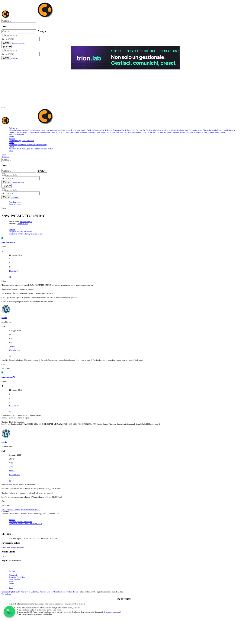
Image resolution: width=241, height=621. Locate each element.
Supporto (20, 547)
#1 (10, 277)
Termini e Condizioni (17, 577)
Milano (11, 346)
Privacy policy (14, 579)
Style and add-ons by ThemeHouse (65, 592)
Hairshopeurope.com (112, 612)
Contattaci (13, 575)
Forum (13, 547)
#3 (10, 412)
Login (4, 556)
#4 (10, 481)
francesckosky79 (26, 222)
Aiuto (11, 581)
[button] (3, 107)
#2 (10, 356)
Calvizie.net (6, 547)
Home (11, 583)
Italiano (12, 571)
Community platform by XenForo (26, 592)
